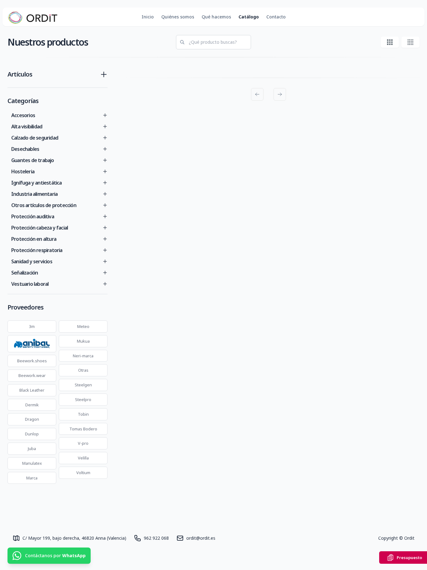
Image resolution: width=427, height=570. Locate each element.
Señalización (24, 272)
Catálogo (249, 17)
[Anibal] (32, 343)
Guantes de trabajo (32, 160)
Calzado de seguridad (34, 137)
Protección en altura (33, 238)
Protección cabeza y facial (39, 227)
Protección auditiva (32, 216)
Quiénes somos (177, 17)
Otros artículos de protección (43, 205)
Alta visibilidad (26, 126)
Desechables (25, 149)
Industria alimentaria (34, 194)
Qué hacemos (216, 17)
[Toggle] (105, 115)
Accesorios (23, 115)
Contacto (276, 17)
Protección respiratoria (37, 250)
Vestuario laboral (29, 283)
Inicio (148, 17)
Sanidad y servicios (31, 261)
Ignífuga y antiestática (36, 182)
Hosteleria (22, 171)
